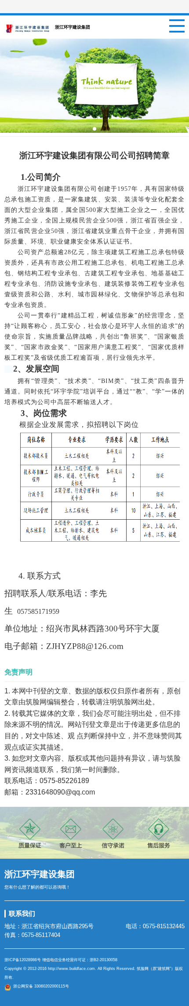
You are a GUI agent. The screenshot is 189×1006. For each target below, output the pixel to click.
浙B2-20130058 (103, 960)
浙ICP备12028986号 (22, 960)
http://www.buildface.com (71, 968)
